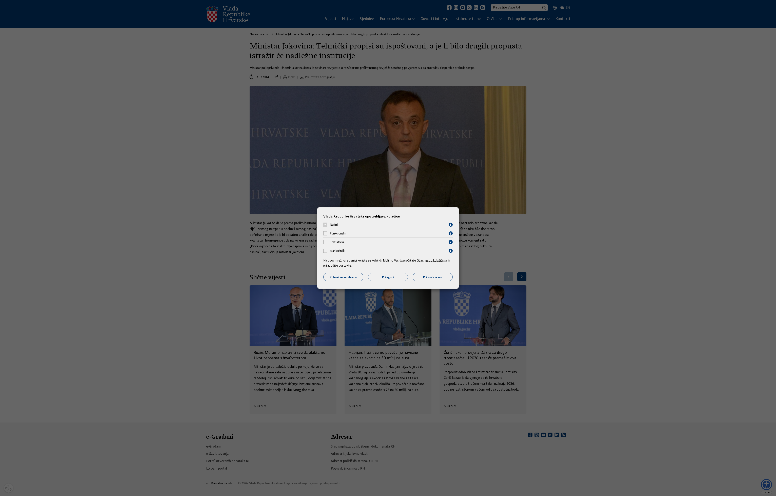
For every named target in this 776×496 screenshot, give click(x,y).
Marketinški (337, 251)
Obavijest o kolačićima (432, 260)
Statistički (337, 242)
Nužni (334, 225)
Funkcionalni (338, 233)
